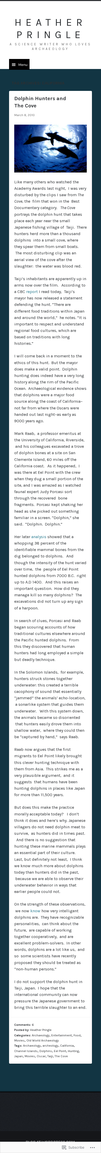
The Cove (61, 1056)
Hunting (73, 1051)
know (35, 910)
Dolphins (45, 1051)
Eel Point (60, 1051)
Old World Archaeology (42, 1040)
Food (77, 1035)
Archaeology (40, 1035)
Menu (22, 65)
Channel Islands (26, 1051)
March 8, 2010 (24, 115)
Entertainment (61, 1035)
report (32, 291)
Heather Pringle (50, 28)
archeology (50, 1045)
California (67, 1045)
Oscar (41, 1056)
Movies (19, 1040)
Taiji (50, 1056)
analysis (38, 536)
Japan (18, 1056)
